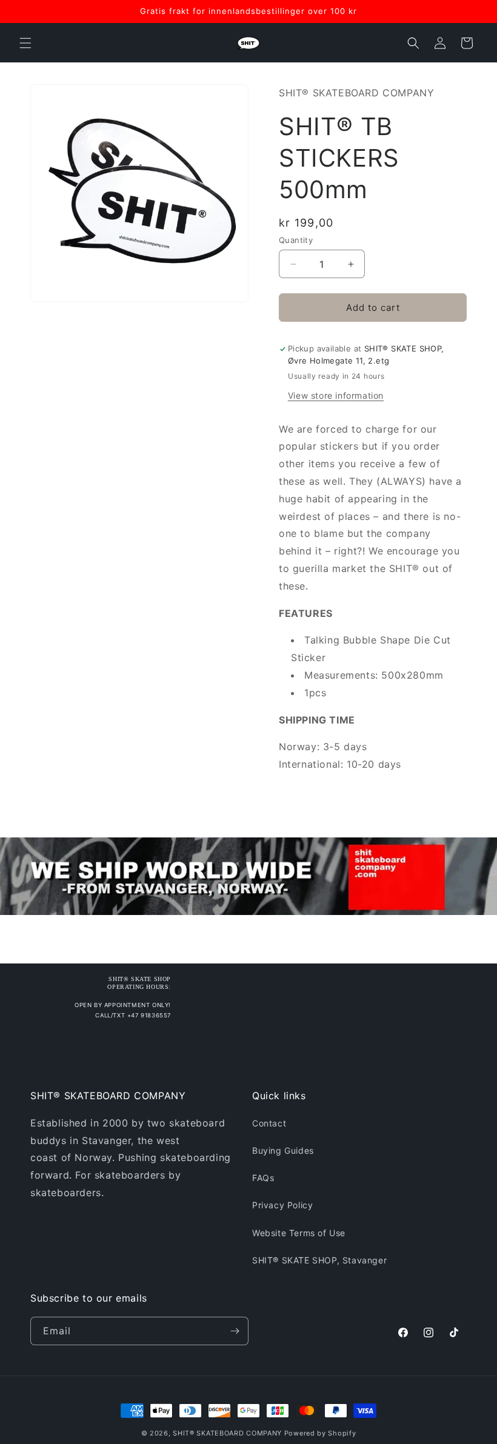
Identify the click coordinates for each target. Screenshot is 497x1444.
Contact (269, 1123)
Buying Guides (283, 1150)
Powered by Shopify (320, 1433)
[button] (25, 43)
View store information (336, 395)
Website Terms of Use (298, 1233)
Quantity (296, 240)
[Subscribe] (234, 1331)
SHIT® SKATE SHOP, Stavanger (319, 1260)
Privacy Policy (282, 1205)
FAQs (263, 1178)
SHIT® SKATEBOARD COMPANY (227, 1433)
